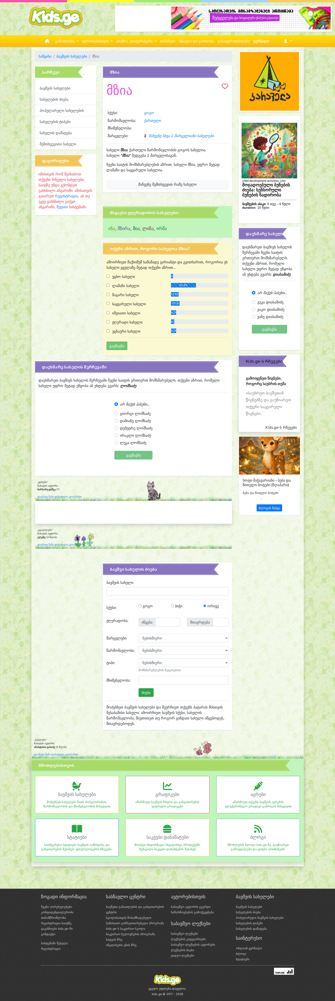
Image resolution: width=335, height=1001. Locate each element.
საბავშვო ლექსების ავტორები (193, 944)
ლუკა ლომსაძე (133, 442)
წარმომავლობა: (120, 650)
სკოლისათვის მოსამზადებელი (128, 917)
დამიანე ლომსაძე (135, 420)
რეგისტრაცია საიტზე (56, 923)
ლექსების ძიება (182, 950)
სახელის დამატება (56, 133)
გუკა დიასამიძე (270, 302)
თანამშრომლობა (53, 917)
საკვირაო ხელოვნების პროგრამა (130, 934)
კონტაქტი (48, 934)
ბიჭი (178, 606)
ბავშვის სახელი (119, 582)
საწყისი (45, 56)
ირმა (161, 228)
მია (136, 228)
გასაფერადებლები (234, 41)
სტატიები (77, 837)
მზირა (124, 228)
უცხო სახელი (123, 276)
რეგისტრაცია (66, 196)
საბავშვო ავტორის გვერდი (191, 907)
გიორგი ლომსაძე (135, 413)
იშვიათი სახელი (125, 313)
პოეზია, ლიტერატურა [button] (135, 41)
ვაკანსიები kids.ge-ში (57, 928)
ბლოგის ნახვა (269, 508)
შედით (62, 207)
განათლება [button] (65, 41)
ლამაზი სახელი (125, 285)
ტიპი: (110, 662)
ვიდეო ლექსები (182, 955)
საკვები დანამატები (167, 837)
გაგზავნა (133, 455)
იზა (111, 228)
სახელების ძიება (54, 99)
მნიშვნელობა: (118, 680)
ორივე (212, 606)
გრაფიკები (167, 794)
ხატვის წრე (114, 939)
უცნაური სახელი (125, 331)
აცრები (258, 794)
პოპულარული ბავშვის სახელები (260, 917)
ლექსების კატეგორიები (188, 939)
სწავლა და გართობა (196, 41)
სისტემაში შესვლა (54, 943)
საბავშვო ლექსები (184, 933)
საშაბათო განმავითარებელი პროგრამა (135, 923)
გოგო (149, 112)
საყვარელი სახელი (128, 304)
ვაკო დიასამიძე (270, 309)
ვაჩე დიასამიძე (270, 316)
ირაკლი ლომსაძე (135, 435)
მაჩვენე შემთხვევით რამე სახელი (167, 184)
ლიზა (148, 228)
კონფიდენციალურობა (57, 912)
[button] (287, 41)
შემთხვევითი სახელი (58, 144)
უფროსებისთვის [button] (96, 41)
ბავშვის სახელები (72, 56)
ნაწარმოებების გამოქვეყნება (192, 912)
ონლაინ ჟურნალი (249, 948)
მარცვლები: (116, 638)
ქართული (152, 120)
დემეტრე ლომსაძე (136, 428)
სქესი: (111, 607)
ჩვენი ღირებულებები (56, 907)
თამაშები (167, 41)
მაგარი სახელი (125, 295)
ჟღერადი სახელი (126, 322)
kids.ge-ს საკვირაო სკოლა (125, 928)
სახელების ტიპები (55, 121)
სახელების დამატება (251, 928)
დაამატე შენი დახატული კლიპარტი (59, 496)
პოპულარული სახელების (62, 110)
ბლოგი (258, 837)
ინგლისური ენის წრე (121, 945)
